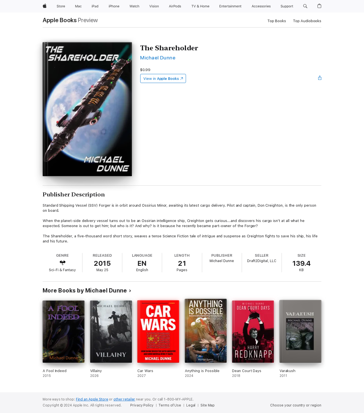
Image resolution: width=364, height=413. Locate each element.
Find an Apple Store (92, 399)
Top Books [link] (276, 21)
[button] (305, 6)
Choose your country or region (295, 405)
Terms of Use (169, 405)
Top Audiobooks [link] (307, 21)
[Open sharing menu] (320, 78)
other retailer (124, 399)
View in (161, 78)
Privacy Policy (141, 405)
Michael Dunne (157, 58)
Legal (190, 405)
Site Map (207, 405)
